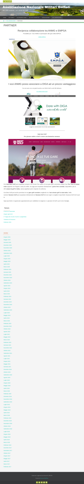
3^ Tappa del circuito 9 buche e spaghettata (15, 216)
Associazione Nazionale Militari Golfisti (36, 7)
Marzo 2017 (7, 464)
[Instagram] (9, 1)
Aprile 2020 (7, 388)
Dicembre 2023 (8, 302)
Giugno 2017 (7, 456)
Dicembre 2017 (8, 447)
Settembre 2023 (8, 310)
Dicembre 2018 (8, 420)
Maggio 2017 (7, 458)
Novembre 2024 (8, 277)
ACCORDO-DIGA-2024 (42, 91)
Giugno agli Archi (8, 214)
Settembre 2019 (8, 402)
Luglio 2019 (7, 404)
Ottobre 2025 (7, 250)
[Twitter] (6, 1)
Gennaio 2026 (7, 242)
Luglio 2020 (7, 380)
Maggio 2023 (7, 315)
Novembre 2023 (8, 304)
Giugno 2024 (7, 288)
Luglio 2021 (7, 358)
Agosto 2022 (7, 331)
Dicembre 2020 (8, 369)
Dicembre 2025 (8, 245)
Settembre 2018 (8, 428)
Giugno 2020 (7, 383)
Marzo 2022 (7, 339)
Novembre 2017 (8, 450)
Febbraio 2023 (7, 323)
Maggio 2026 (7, 239)
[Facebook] (4, 1)
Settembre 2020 (8, 375)
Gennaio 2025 (7, 272)
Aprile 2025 (7, 264)
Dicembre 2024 (8, 275)
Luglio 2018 (7, 431)
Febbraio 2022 (7, 342)
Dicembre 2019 (8, 396)
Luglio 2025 (7, 256)
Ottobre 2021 (7, 350)
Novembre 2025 (8, 247)
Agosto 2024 (7, 285)
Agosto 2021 (7, 356)
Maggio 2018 (7, 437)
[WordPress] (11, 1)
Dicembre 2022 (8, 326)
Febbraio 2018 (7, 445)
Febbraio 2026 (7, 222)
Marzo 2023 (7, 320)
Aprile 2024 (7, 291)
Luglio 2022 (7, 334)
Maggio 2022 (7, 337)
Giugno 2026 (7, 237)
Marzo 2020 (7, 391)
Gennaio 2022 (7, 345)
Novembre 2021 (8, 347)
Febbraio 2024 (7, 296)
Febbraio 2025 (7, 269)
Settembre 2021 (8, 353)
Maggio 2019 (7, 410)
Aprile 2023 (7, 318)
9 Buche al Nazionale (9, 211)
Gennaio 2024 (7, 299)
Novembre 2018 (8, 423)
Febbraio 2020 (7, 393)
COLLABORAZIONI (10, 20)
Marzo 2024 (7, 293)
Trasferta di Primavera (9, 219)
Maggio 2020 (7, 385)
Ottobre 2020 (7, 372)
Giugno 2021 (7, 361)
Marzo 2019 (7, 415)
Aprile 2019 (7, 412)
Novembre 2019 (8, 399)
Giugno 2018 (7, 434)
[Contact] (7, 1)
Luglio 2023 (7, 312)
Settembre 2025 (8, 253)
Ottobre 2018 (7, 426)
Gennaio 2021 (7, 366)
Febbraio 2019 (7, 418)
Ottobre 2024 (7, 280)
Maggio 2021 (7, 364)
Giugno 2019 (7, 407)
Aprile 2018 (7, 439)
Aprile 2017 (7, 461)
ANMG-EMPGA (42, 37)
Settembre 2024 (8, 283)
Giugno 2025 (7, 258)
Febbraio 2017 (7, 466)
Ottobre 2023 (7, 307)
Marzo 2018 (7, 442)
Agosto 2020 (7, 377)
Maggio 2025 (7, 261)
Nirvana (41, 478)
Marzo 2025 (7, 266)
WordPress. (46, 478)
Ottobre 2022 (7, 329)
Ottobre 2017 (7, 453)
